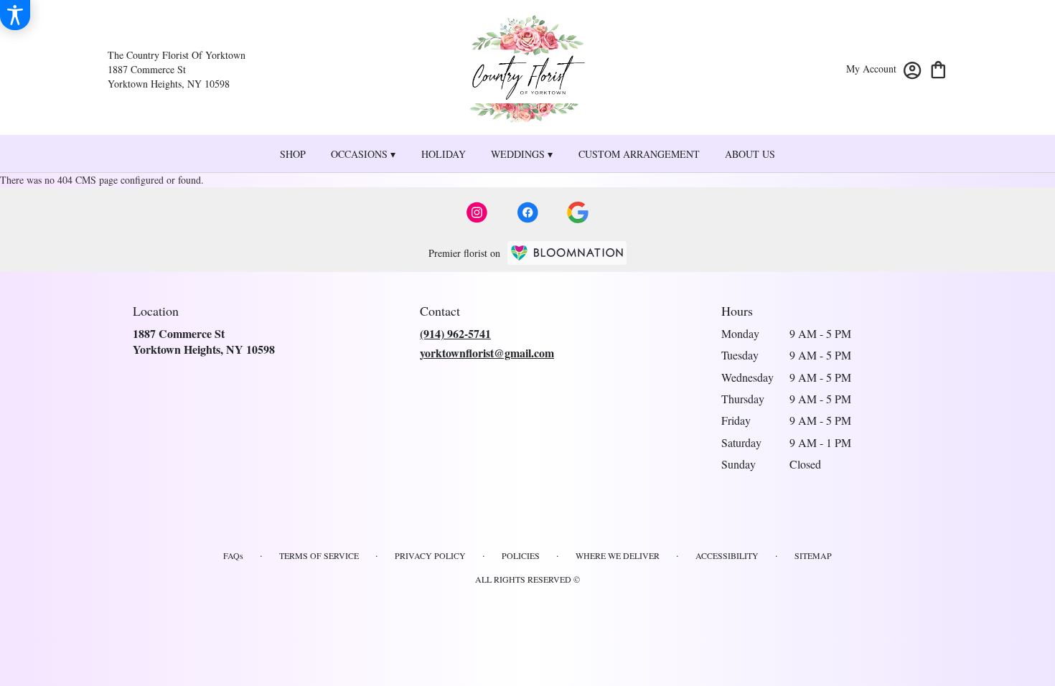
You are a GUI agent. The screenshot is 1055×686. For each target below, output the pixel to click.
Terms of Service (319, 555)
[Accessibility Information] (15, 15)
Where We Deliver (618, 555)
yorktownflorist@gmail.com (487, 352)
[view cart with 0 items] (938, 68)
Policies (521, 555)
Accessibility (727, 555)
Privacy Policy (430, 555)
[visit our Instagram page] (477, 212)
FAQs (233, 555)
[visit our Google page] (578, 212)
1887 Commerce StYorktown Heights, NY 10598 (204, 341)
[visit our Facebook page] (527, 212)
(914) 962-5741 (455, 333)
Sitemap (813, 555)
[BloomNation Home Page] (567, 253)
